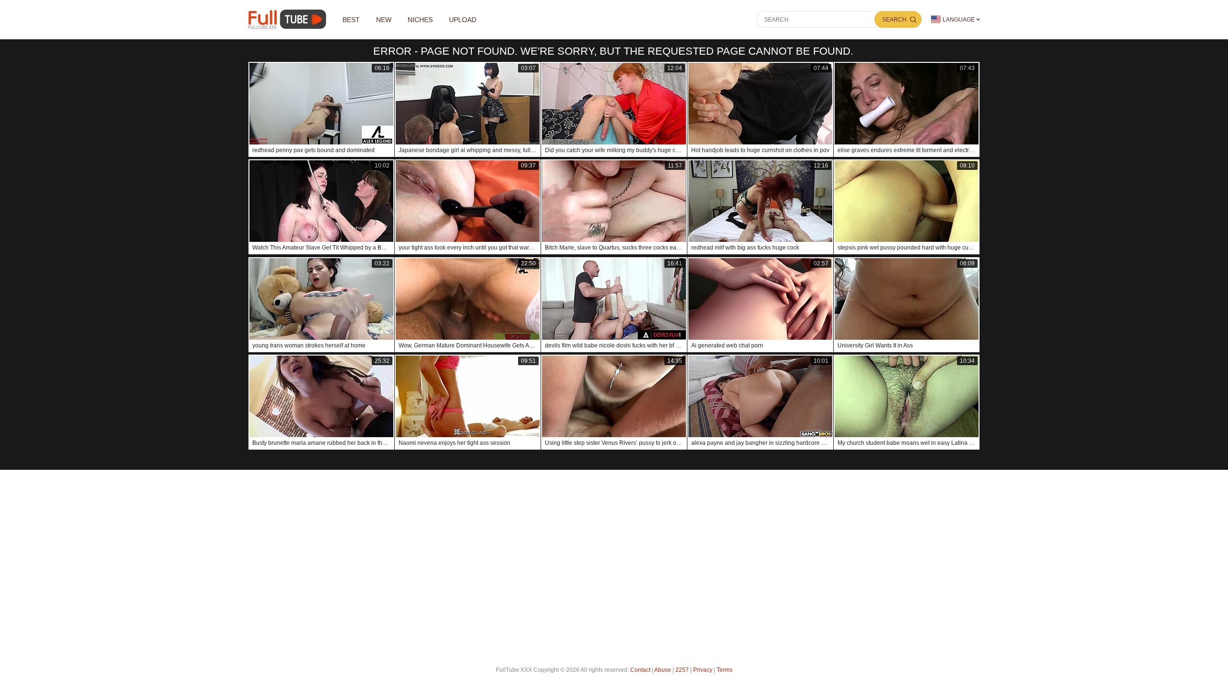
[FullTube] (289, 19)
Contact (640, 670)
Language (959, 19)
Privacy (702, 670)
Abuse (662, 670)
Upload (462, 19)
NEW (383, 19)
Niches (420, 19)
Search (894, 19)
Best (351, 19)
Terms (724, 670)
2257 (682, 670)
